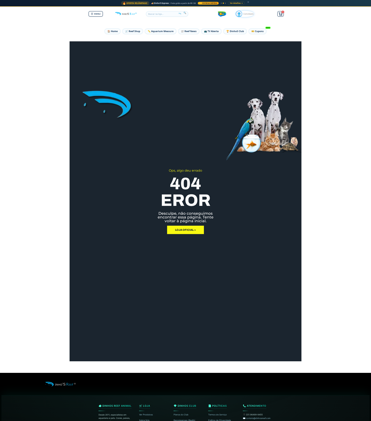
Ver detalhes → (236, 3)
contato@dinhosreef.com (258, 418)
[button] (280, 14)
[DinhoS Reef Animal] (126, 13)
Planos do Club (181, 414)
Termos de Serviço (217, 414)
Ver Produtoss (146, 414)
